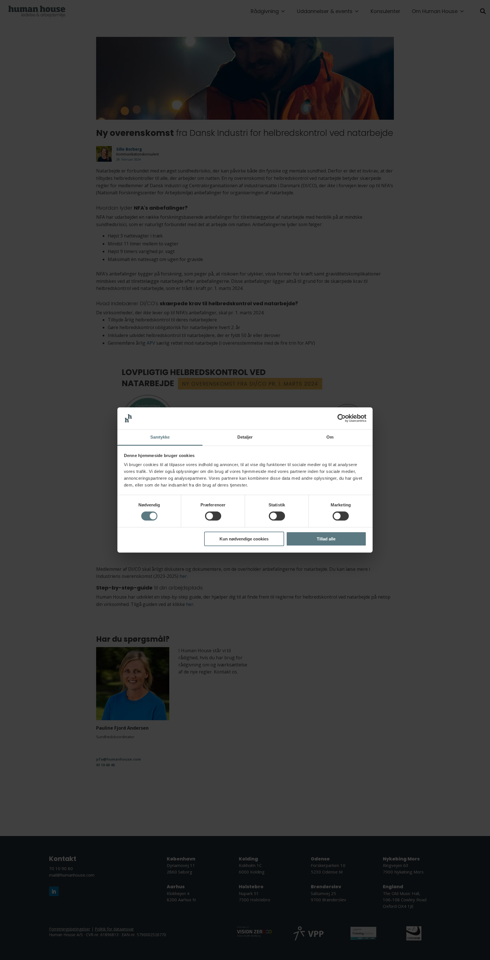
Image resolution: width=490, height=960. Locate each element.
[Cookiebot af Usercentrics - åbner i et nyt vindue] (341, 418)
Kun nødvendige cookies (244, 538)
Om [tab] (329, 437)
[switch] (213, 516)
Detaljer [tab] (245, 437)
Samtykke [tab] (160, 437)
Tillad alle (326, 538)
